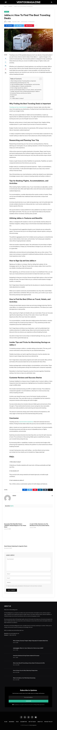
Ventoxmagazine (32, 725)
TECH (17, 721)
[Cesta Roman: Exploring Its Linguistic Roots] (15, 537)
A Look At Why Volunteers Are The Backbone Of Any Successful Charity (39, 524)
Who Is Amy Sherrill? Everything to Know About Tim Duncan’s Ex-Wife (29, 663)
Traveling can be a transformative (18, 107)
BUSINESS (11, 721)
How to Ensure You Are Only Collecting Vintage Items (25, 670)
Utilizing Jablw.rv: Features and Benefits (21, 86)
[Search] (51, 2)
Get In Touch (32, 721)
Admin (9, 21)
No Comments (25, 21)
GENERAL (6, 11)
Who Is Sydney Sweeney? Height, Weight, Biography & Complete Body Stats (30, 640)
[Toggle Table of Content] (39, 79)
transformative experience (26, 421)
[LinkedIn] (5, 65)
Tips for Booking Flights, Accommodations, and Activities (25, 84)
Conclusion (14, 94)
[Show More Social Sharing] (35, 25)
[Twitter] (5, 62)
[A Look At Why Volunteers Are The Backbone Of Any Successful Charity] (41, 515)
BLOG (5, 721)
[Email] (5, 72)
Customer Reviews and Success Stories (21, 93)
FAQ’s (13, 96)
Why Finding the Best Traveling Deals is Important (23, 80)
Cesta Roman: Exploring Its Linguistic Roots (15, 546)
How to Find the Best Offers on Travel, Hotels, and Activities (26, 89)
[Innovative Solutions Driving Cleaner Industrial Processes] (8, 657)
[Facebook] (5, 58)
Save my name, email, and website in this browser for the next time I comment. (25, 585)
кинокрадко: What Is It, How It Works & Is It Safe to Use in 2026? (28, 648)
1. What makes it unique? (17, 98)
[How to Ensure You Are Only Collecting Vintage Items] (8, 672)
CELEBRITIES (23, 721)
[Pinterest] (5, 69)
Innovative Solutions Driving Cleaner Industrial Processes (26, 655)
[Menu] (6, 2)
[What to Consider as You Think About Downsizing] (8, 679)
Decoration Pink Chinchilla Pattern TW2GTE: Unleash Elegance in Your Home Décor (15, 525)
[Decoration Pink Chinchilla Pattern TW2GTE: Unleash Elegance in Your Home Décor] (15, 515)
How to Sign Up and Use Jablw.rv (19, 87)
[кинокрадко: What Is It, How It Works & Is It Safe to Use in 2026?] (8, 650)
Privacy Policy (37, 704)
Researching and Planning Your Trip (20, 82)
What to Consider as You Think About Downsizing (24, 677)
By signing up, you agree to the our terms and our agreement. (29, 704)
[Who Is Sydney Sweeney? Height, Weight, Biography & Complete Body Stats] (8, 642)
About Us (40, 721)
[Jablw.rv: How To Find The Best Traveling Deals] (28, 40)
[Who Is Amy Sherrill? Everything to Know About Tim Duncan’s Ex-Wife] (8, 664)
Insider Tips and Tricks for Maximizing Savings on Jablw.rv (25, 91)
